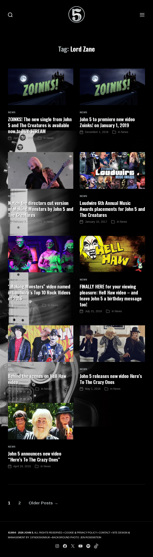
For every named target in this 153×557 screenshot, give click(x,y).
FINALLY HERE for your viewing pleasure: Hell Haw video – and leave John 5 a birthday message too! (111, 295)
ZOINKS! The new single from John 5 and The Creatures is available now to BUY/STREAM (40, 125)
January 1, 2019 (23, 138)
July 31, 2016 (93, 311)
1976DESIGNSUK (40, 537)
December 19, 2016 (25, 305)
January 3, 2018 (23, 221)
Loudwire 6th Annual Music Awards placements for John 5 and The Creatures (112, 208)
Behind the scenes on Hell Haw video (37, 378)
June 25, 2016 (22, 388)
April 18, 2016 (22, 466)
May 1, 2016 (93, 388)
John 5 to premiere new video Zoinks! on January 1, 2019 (107, 122)
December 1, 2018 (96, 132)
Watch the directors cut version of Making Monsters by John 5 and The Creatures (40, 208)
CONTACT (104, 532)
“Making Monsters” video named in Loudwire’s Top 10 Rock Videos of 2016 (39, 292)
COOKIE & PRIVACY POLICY (80, 532)
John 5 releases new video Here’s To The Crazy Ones (111, 378)
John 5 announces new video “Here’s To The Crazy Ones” (34, 456)
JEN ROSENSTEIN (90, 537)
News (12, 112)
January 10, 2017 (96, 221)
